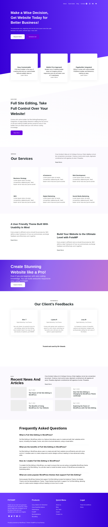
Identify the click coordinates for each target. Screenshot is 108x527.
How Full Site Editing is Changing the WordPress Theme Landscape (84, 394)
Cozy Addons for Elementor (39, 505)
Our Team (58, 509)
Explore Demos (18, 284)
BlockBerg (35, 516)
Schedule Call (32, 36)
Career (58, 512)
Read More (14, 240)
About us (58, 505)
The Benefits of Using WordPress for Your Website (39, 407)
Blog (57, 507)
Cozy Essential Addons (38, 507)
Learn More (24, 75)
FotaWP (34, 512)
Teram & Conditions (85, 505)
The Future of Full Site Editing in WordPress (40, 394)
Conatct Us (59, 514)
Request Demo (18, 36)
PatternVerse (35, 509)
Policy (82, 507)
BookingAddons (36, 514)
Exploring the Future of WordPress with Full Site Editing (84, 407)
